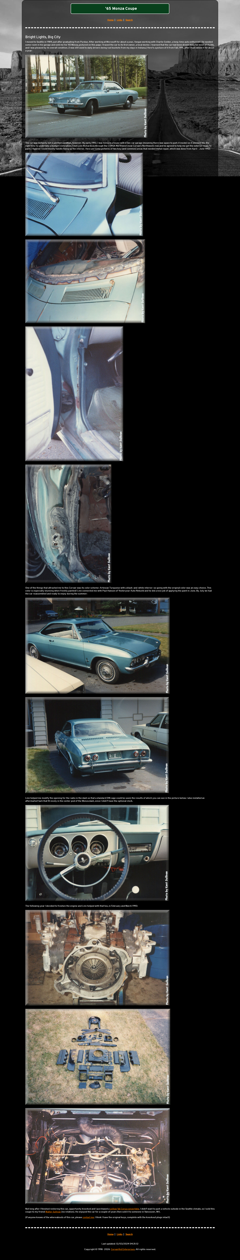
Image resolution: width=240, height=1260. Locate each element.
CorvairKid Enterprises (123, 1249)
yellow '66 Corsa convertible (124, 1208)
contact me (88, 1217)
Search (129, 19)
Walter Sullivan (53, 1211)
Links (119, 19)
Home (110, 19)
